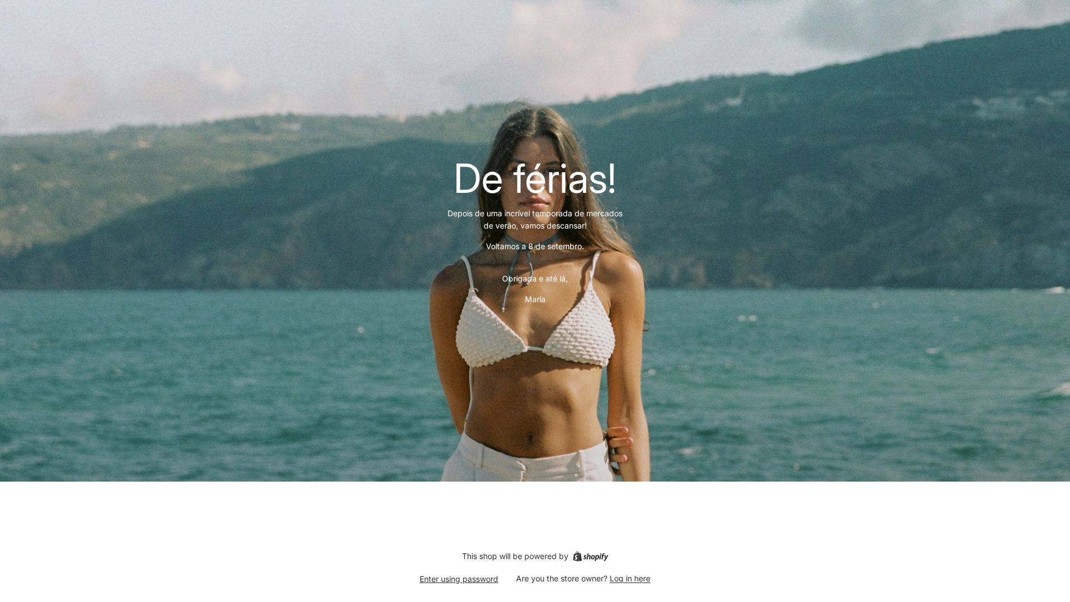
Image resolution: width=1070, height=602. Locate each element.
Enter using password (459, 579)
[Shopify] (590, 556)
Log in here (630, 578)
